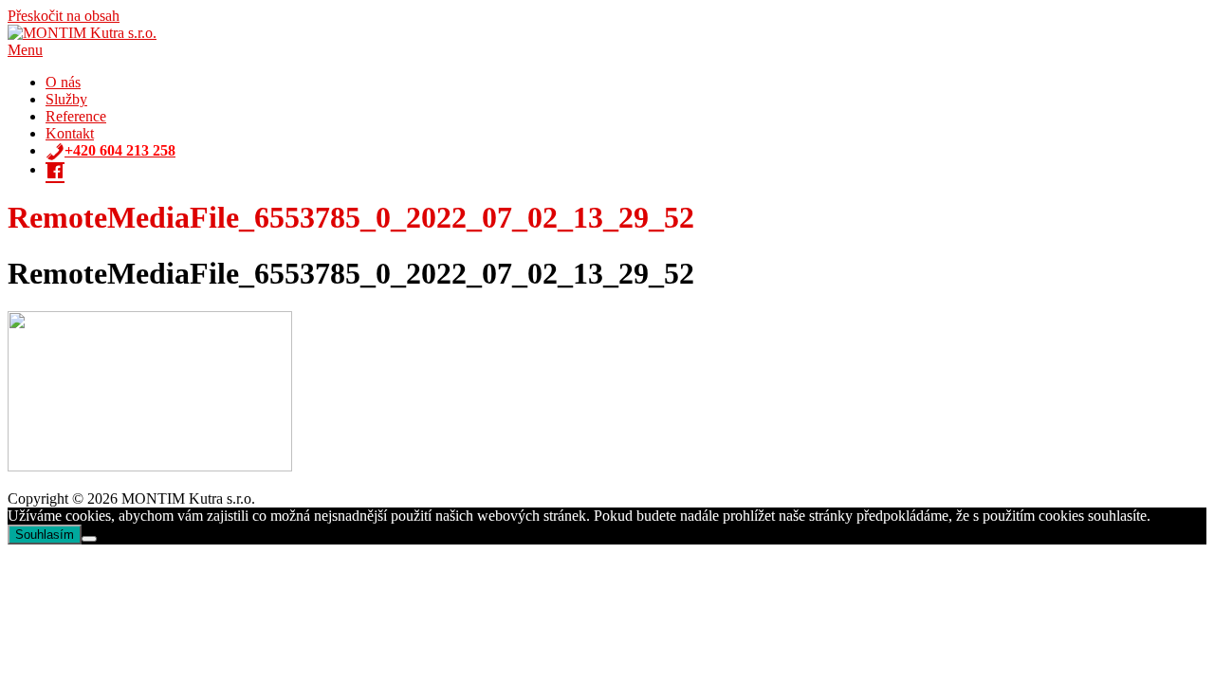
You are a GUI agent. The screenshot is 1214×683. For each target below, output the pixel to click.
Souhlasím (44, 534)
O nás (63, 82)
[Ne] (89, 539)
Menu (25, 50)
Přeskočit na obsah (64, 16)
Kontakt (70, 133)
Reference (76, 116)
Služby (66, 99)
